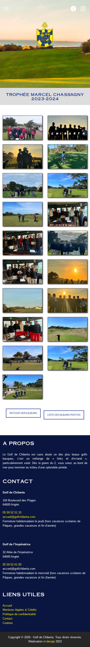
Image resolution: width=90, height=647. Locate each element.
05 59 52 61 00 (12, 564)
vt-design (49, 641)
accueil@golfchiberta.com (19, 516)
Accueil (7, 605)
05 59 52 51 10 (12, 512)
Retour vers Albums (23, 413)
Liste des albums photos (63, 414)
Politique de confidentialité (19, 614)
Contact (7, 618)
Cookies (8, 623)
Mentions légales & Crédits (20, 609)
